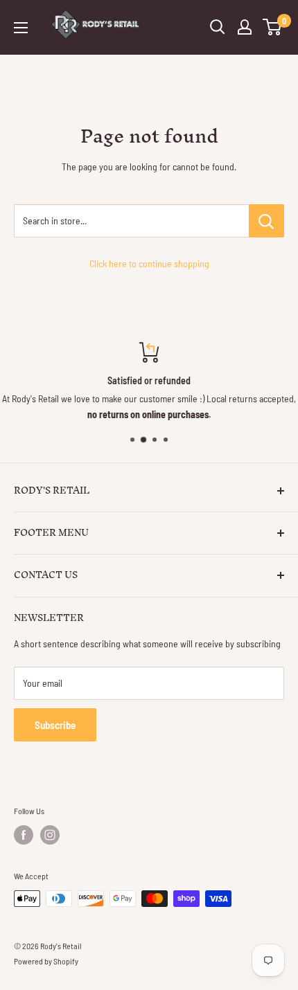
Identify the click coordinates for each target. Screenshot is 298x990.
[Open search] (217, 27)
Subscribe (55, 725)
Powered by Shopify (46, 961)
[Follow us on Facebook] (23, 835)
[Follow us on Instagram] (50, 835)
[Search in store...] (266, 220)
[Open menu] (21, 27)
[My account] (245, 27)
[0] (272, 27)
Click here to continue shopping (149, 263)
